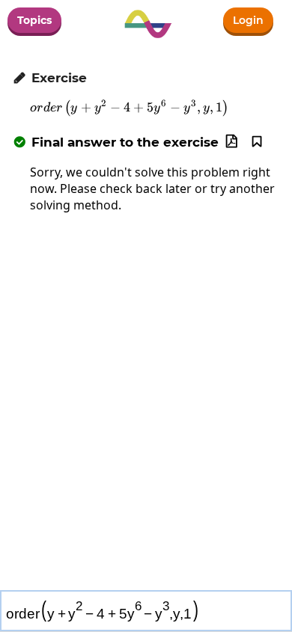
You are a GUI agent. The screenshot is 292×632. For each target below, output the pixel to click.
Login (248, 20)
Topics (34, 20)
